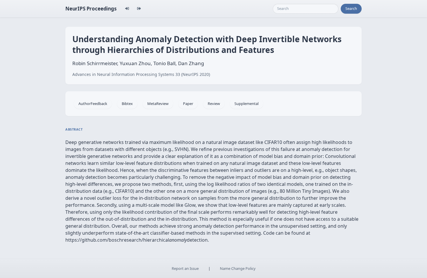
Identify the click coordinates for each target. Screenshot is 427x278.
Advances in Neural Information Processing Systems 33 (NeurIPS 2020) (141, 74)
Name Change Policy (238, 268)
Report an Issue (185, 268)
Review (214, 103)
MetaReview (157, 103)
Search (351, 8)
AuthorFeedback (92, 103)
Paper (188, 103)
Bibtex (127, 103)
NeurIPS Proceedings (90, 8)
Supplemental (246, 103)
